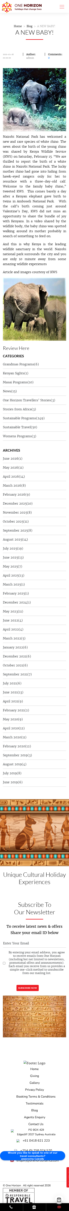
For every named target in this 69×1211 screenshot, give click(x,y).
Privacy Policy (34, 1090)
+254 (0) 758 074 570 (36, 1150)
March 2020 (14, 737)
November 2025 (17, 512)
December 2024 (17, 602)
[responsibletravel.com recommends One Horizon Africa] (18, 1196)
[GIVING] (34, 1207)
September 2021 (17, 674)
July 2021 (12, 683)
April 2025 (13, 575)
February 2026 (16, 494)
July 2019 (12, 773)
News (10, 391)
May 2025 (12, 566)
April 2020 (14, 728)
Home (18, 26)
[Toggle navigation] (60, 6)
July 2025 (13, 548)
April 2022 (13, 629)
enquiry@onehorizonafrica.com (37, 1160)
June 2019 (13, 782)
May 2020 (13, 719)
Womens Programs (19, 436)
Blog (29, 26)
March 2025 (14, 584)
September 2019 (17, 755)
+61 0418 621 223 (36, 1141)
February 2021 (16, 710)
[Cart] (59, 1200)
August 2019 (14, 764)
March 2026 (14, 485)
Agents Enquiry (34, 1117)
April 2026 (14, 476)
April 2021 (13, 701)
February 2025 (16, 593)
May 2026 (13, 467)
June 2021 (13, 692)
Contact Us (36, 1124)
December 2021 (17, 656)
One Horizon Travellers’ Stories (29, 400)
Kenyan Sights (15, 373)
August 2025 (15, 539)
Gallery (35, 1083)
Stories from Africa (19, 409)
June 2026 (12, 458)
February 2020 (17, 746)
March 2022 (14, 638)
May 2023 (13, 611)
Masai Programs (18, 382)
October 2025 (16, 521)
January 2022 (15, 647)
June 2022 (13, 620)
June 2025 (13, 557)
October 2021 (15, 665)
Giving (34, 1076)
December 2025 (18, 503)
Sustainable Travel (20, 427)
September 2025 (17, 530)
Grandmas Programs (21, 364)
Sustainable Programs (24, 418)
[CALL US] (11, 1207)
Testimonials (35, 1103)
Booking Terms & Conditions (36, 1097)
